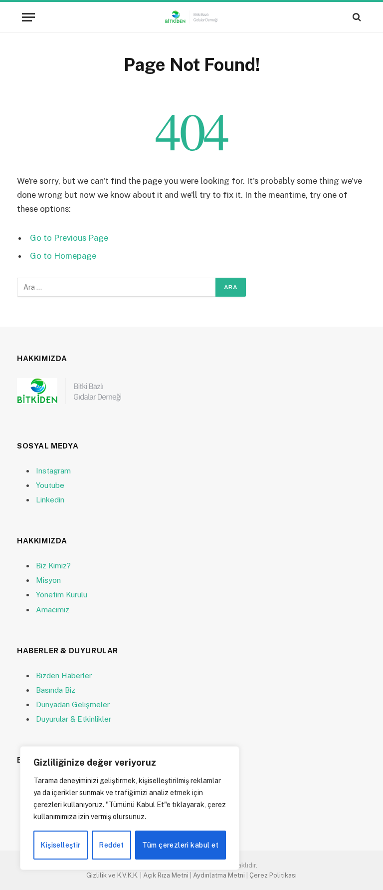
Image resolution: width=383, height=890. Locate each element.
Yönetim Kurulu (61, 594)
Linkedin (50, 499)
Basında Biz (55, 690)
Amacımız (52, 609)
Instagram (53, 470)
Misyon (48, 580)
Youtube (50, 485)
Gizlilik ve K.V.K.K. (112, 875)
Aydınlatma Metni (219, 875)
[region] (129, 808)
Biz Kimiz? (53, 565)
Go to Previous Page (69, 238)
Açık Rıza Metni (166, 875)
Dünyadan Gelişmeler (73, 704)
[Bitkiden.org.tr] (191, 16)
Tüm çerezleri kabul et (180, 845)
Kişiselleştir (60, 845)
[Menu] (28, 17)
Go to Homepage (63, 256)
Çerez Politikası (273, 875)
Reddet (111, 845)
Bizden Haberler (64, 675)
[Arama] (356, 17)
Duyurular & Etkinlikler (73, 719)
